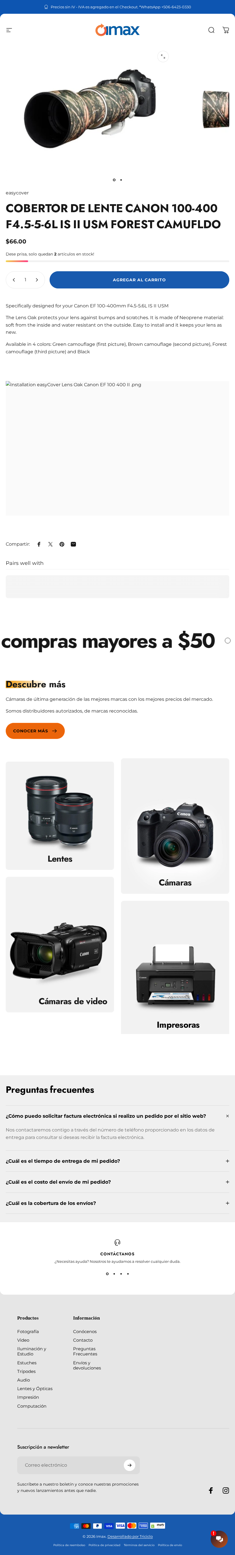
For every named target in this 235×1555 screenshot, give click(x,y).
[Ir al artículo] (114, 180)
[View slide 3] (120, 1274)
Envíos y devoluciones (87, 1365)
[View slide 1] (107, 1274)
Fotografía (28, 1331)
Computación (31, 1406)
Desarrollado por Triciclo (130, 1536)
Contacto (83, 1340)
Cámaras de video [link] (73, 1001)
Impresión (28, 1397)
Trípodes (26, 1371)
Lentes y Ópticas (34, 1388)
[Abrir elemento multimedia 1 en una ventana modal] (163, 56)
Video (23, 1340)
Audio (23, 1380)
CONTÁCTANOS (117, 1254)
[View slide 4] (127, 1274)
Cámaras (175, 882)
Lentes (60, 858)
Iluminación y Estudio (31, 1351)
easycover (17, 193)
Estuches (26, 1362)
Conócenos (85, 1331)
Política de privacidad (104, 1545)
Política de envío (170, 1545)
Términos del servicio (139, 1545)
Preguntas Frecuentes (85, 1351)
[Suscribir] (129, 1465)
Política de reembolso (69, 1545)
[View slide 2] (114, 1274)
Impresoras (178, 1025)
